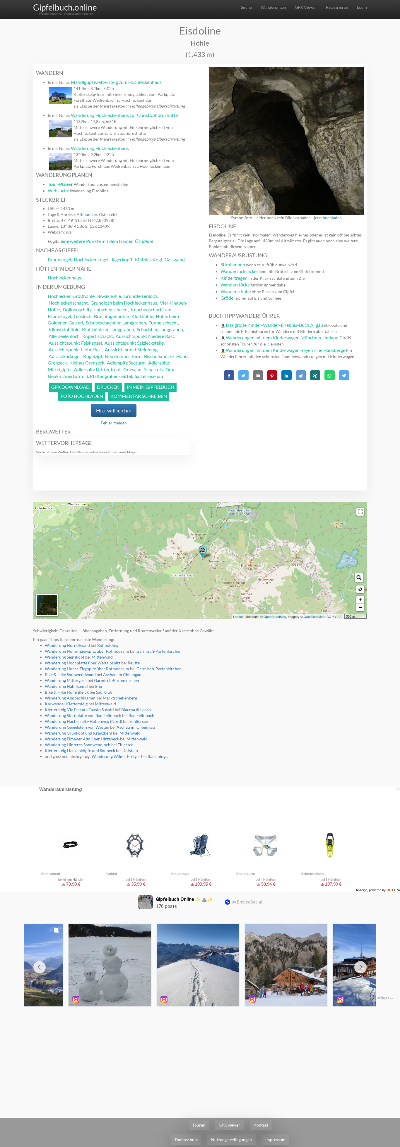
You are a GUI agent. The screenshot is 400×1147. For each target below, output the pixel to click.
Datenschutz (186, 1139)
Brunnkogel (59, 259)
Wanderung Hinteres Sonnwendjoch (77, 744)
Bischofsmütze (159, 356)
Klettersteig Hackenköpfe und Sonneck (80, 750)
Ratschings (157, 756)
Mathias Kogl (148, 259)
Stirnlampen (232, 264)
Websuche (58, 190)
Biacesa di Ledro (136, 709)
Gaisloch (82, 316)
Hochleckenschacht (68, 302)
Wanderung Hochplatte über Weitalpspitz (82, 662)
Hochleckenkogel (91, 259)
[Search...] (359, 577)
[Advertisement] (286, 423)
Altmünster (87, 214)
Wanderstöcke (235, 284)
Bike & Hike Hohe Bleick (67, 692)
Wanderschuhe (235, 291)
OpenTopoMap (314, 616)
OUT (393, 890)
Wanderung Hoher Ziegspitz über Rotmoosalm (87, 651)
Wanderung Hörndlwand (67, 645)
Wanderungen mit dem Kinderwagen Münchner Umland (282, 337)
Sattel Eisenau (149, 376)
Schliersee (138, 721)
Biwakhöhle (109, 296)
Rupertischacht (97, 336)
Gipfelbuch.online (65, 7)
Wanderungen (273, 7)
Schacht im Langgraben (160, 329)
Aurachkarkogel (65, 356)
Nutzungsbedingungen (231, 1139)
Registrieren (337, 7)
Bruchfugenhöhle (111, 316)
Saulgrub (104, 692)
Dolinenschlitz (77, 309)
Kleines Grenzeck (86, 362)
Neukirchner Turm (123, 356)
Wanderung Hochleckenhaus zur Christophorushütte (124, 115)
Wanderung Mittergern (66, 680)
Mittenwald (102, 656)
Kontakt (261, 1124)
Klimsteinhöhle (64, 329)
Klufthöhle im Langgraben (108, 329)
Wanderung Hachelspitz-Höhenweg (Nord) (83, 721)
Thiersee (125, 744)
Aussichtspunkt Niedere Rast (145, 336)
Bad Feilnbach (141, 715)
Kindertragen (233, 278)
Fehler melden (114, 422)
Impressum (275, 1139)
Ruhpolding (107, 645)
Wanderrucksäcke (238, 271)
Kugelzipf (92, 356)
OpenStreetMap (275, 616)
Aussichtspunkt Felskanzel (75, 343)
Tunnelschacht (163, 322)
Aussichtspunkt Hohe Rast (75, 349)
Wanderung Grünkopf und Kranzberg (78, 732)
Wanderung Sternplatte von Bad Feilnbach (83, 715)
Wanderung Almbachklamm (70, 697)
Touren (198, 1124)
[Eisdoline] (202, 552)
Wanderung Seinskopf (64, 656)
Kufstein (130, 750)
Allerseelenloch (64, 336)
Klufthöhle (142, 316)
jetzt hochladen (328, 217)
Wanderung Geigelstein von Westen (77, 727)
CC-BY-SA (334, 616)
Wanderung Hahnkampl (66, 686)
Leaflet (238, 616)
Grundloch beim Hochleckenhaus (123, 302)
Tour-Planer (60, 184)
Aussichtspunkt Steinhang (131, 349)
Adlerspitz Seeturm (126, 362)
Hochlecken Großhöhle (71, 296)
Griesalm (132, 369)
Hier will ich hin (113, 410)
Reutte (134, 662)
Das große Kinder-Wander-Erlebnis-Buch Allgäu (274, 325)
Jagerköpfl (121, 259)
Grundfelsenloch (140, 296)
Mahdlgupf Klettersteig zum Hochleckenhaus (116, 82)
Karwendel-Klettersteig (66, 703)
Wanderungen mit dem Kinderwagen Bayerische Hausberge (285, 350)
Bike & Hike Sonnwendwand (70, 674)
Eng (98, 686)
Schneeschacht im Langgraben (116, 322)
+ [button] (360, 600)
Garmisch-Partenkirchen (159, 651)
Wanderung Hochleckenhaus (100, 148)
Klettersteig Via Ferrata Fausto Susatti (79, 709)
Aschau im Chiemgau (122, 674)
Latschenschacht (111, 309)
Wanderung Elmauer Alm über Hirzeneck (82, 738)
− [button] (360, 607)
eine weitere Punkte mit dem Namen (107, 241)
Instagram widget (373, 998)
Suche (246, 7)
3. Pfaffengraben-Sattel (109, 376)
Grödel (227, 297)
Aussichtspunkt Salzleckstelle (134, 343)
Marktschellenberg (120, 697)
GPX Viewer (306, 7)
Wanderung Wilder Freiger (116, 756)
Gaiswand (175, 259)
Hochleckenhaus (64, 277)
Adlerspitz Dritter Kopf (97, 369)
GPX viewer (229, 1124)
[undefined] (360, 512)
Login (362, 7)
